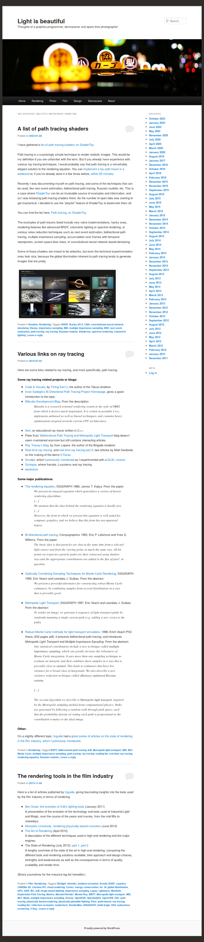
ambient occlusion (88, 883)
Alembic (71, 883)
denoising (23, 328)
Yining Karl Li (59, 387)
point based (104, 901)
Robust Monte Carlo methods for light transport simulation (62, 632)
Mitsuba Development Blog (42, 401)
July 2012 (155, 329)
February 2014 (157, 253)
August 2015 (156, 194)
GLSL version (116, 459)
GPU (20, 890)
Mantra (50, 894)
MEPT (92, 894)
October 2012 (157, 316)
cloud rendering (56, 887)
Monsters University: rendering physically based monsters (63, 826)
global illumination (118, 887)
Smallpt (30, 459)
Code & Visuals (35, 387)
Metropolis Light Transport (42, 603)
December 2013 (158, 261)
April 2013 (155, 291)
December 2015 (158, 181)
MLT (130, 750)
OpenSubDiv (94, 898)
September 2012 (159, 320)
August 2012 (156, 324)
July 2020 (155, 139)
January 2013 (157, 303)
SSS (113, 905)
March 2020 (156, 148)
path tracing (37, 331)
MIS (66, 328)
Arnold (103, 883)
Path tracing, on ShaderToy (68, 212)
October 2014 (157, 228)
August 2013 (156, 274)
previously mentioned (60, 459)
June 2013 (155, 282)
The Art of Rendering (38, 831)
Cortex (70, 887)
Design (78, 101)
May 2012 (154, 337)
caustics (121, 883)
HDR (26, 890)
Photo (52, 101)
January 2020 (157, 152)
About (111, 101)
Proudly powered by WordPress (102, 928)
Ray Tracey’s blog (37, 445)
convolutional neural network (107, 324)
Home (22, 101)
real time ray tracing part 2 (76, 450)
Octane (69, 898)
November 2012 (158, 312)
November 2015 (158, 186)
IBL (32, 890)
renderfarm (61, 905)
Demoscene (95, 101)
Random (33, 324)
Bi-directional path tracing (41, 534)
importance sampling (51, 328)
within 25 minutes (102, 174)
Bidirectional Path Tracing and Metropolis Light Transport (76, 435)
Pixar (94, 901)
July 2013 (155, 278)
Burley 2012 (76, 324)
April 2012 (155, 341)
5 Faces (65, 454)
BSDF (111, 883)
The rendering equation (40, 486)
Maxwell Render (65, 894)
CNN (87, 324)
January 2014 (157, 257)
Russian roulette (68, 331)
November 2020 (158, 135)
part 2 (84, 845)
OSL (117, 898)
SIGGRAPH (89, 905)
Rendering (37, 101)
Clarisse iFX (39, 887)
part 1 (75, 845)
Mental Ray (81, 894)
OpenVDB (107, 898)
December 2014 (158, 219)
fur (101, 887)
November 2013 (158, 265)
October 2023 (157, 118)
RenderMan (75, 905)
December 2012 (158, 307)
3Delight (61, 883)
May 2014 (154, 249)
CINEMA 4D (24, 887)
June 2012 (155, 333)
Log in (153, 373)
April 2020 (155, 144)
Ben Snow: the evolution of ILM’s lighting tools (54, 806)
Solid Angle (103, 905)
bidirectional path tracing (72, 750)
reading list (101, 753)
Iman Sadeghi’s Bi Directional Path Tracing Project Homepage (65, 391)
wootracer (31, 469)
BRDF (64, 324)
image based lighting (52, 890)
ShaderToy (43, 193)
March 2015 (156, 211)
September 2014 (159, 232)
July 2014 (155, 240)
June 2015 (155, 202)
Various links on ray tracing (51, 353)
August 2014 (156, 236)
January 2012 (157, 354)
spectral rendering (102, 331)
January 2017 (157, 160)
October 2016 (157, 169)
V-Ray (33, 908)
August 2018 (156, 156)
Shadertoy (85, 331)
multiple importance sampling (86, 328)
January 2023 (157, 123)
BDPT (54, 750)
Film (65, 101)
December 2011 (158, 358)
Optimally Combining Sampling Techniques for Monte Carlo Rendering (70, 573)
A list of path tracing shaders (53, 128)
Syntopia (30, 464)
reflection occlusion (42, 905)
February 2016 (157, 177)
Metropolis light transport (107, 750)
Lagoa (93, 890)
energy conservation (86, 887)
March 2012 (156, 345)
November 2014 (158, 223)
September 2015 (159, 190)
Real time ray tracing (38, 450)
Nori (27, 430)
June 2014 (155, 245)
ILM (90, 750)
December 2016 (158, 165)
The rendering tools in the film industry (65, 775)
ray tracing (51, 331)
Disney (34, 328)
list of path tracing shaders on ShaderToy (67, 144)
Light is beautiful (41, 21)
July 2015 (155, 198)
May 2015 (154, 207)
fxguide (58, 736)
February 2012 (157, 350)
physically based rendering (42, 901)
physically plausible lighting (74, 901)
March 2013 (156, 295)
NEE (106, 328)
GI (105, 887)
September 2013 (159, 270)
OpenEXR (80, 898)
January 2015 (157, 215)
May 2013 (154, 287)
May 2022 (154, 131)
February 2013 (157, 299)
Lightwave (104, 890)
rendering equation (28, 757)
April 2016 (155, 173)
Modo (26, 898)
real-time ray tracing (120, 753)
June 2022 (155, 127)
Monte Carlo (24, 753)
